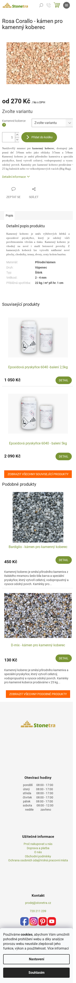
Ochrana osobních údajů (24, 860)
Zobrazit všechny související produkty (38, 474)
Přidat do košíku (42, 137)
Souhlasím (36, 973)
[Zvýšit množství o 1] (17, 134)
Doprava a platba (38, 848)
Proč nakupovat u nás (38, 844)
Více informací (58, 948)
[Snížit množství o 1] (17, 139)
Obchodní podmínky (38, 856)
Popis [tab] (9, 215)
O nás (38, 852)
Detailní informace (14, 176)
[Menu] (66, 5)
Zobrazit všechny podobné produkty (38, 694)
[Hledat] (41, 5)
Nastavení (36, 959)
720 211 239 (38, 911)
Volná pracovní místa (54, 860)
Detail (63, 380)
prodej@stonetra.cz (38, 903)
